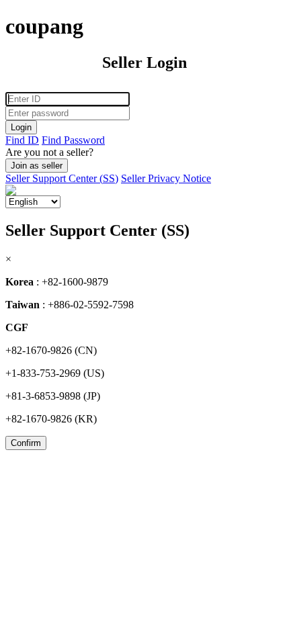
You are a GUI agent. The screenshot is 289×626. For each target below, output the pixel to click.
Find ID (22, 140)
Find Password (73, 140)
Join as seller (37, 166)
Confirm (26, 443)
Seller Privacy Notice (166, 178)
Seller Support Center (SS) (61, 178)
